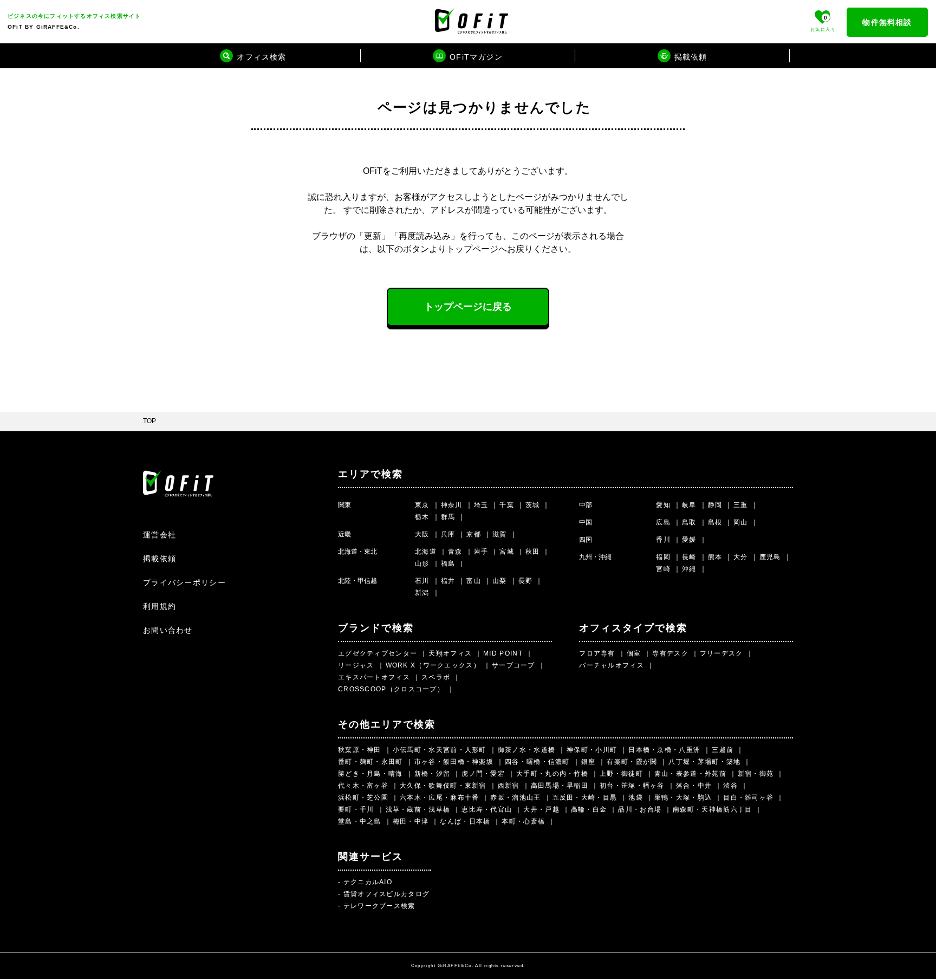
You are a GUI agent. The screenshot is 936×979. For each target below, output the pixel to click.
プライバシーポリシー (184, 582)
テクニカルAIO (367, 882)
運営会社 (159, 534)
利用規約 (159, 606)
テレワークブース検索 (379, 906)
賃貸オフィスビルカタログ (386, 894)
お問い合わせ (168, 630)
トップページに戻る (468, 306)
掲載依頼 (159, 558)
